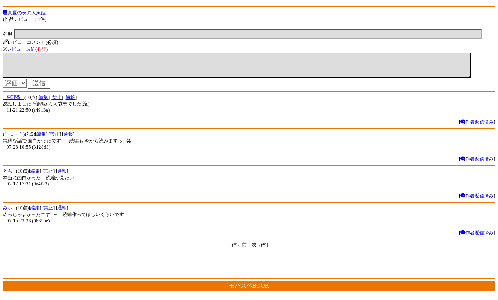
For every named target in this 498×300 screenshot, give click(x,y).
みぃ (9, 208)
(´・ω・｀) (14, 134)
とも (9, 171)
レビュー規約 (21, 49)
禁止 (57, 97)
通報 (70, 97)
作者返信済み (479, 122)
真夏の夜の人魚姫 (27, 12)
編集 (43, 97)
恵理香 (13, 97)
